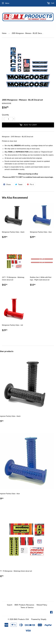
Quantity (5, 115)
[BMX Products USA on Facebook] (51, 613)
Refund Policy (42, 605)
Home (4, 33)
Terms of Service (27, 607)
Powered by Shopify (38, 619)
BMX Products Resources (24, 605)
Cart (52, 3)
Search (9, 605)
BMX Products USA (21, 619)
